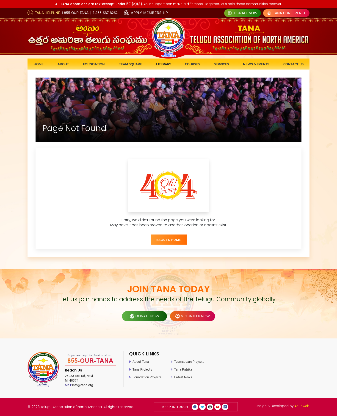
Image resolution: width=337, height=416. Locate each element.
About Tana (141, 361)
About (63, 64)
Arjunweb (302, 406)
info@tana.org (79, 385)
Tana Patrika (183, 369)
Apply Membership (149, 13)
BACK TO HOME (168, 240)
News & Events (256, 64)
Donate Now (245, 13)
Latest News (183, 377)
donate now (147, 316)
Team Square (130, 64)
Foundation (94, 64)
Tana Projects (142, 369)
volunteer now (195, 316)
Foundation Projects (147, 377)
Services (221, 64)
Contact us (293, 64)
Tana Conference (289, 13)
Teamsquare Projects (189, 361)
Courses (192, 64)
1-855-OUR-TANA (75, 13)
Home (39, 64)
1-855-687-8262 (105, 13)
